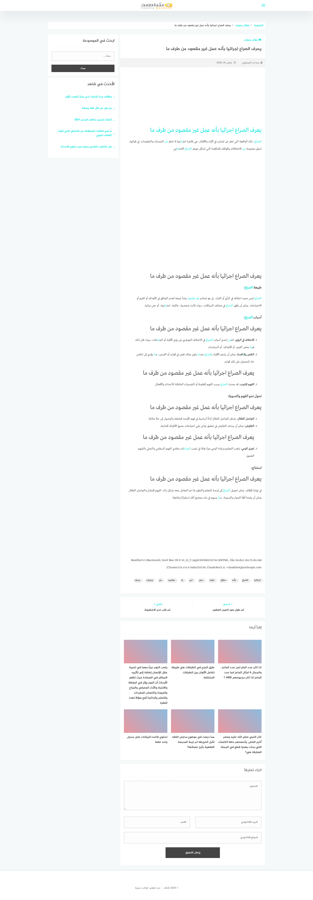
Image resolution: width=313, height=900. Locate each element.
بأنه (215, 130)
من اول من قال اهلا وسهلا (97, 108)
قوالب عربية (141, 888)
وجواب (149, 580)
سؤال (223, 580)
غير (195, 130)
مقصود (183, 130)
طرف (161, 130)
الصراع (242, 130)
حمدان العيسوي (251, 63)
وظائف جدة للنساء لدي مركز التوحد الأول (88, 97)
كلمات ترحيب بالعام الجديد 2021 (93, 120)
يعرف (256, 130)
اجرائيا (227, 130)
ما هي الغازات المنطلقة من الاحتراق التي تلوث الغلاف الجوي (85, 133)
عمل (205, 130)
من (170, 130)
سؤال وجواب (251, 40)
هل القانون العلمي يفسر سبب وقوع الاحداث (86, 147)
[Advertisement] (193, 97)
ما (152, 130)
